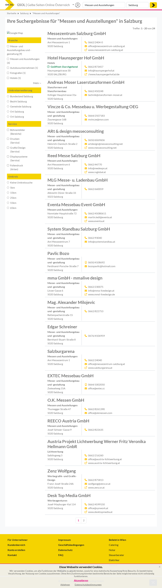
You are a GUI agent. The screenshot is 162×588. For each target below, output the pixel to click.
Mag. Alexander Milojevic (71, 302)
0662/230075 (95, 286)
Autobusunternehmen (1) (24, 67)
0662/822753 (95, 311)
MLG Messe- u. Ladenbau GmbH (77, 180)
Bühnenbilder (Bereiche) (16, 131)
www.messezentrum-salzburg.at (105, 49)
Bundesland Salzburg (21, 96)
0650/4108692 (96, 262)
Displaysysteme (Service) (17, 158)
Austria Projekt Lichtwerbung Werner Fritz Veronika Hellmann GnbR (96, 444)
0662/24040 (95, 360)
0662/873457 (95, 66)
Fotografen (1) (18, 72)
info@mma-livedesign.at (101, 290)
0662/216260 (95, 455)
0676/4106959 (96, 335)
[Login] (76, 5)
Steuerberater (116, 554)
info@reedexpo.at (97, 168)
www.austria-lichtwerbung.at (104, 462)
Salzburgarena (61, 351)
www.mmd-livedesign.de (101, 294)
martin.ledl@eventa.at (100, 217)
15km (13, 192)
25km (13, 197)
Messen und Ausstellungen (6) (23, 60)
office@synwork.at (98, 508)
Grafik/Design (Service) (16, 149)
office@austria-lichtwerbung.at (105, 459)
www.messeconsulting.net (102, 147)
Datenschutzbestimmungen (88, 584)
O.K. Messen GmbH (65, 400)
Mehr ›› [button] (37, 82)
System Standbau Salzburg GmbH (78, 228)
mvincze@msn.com (98, 119)
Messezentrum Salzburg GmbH (76, 33)
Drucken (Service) (13, 140)
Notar (112, 549)
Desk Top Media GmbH (68, 495)
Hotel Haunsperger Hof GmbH (75, 57)
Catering (113, 544)
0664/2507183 (96, 115)
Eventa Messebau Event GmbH (76, 204)
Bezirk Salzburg (18, 101)
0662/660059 (95, 188)
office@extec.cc (96, 388)
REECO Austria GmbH (68, 420)
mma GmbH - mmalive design (74, 277)
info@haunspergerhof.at (101, 70)
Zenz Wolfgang (61, 470)
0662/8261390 (96, 409)
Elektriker (114, 560)
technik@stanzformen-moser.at (105, 94)
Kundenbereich (16, 544)
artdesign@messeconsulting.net (105, 143)
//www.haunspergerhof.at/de (103, 74)
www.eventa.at (96, 220)
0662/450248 (95, 91)
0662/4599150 (96, 504)
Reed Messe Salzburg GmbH (73, 155)
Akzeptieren (81, 580)
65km (13, 207)
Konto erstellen (16, 549)
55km (13, 202)
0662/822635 (95, 429)
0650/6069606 (96, 139)
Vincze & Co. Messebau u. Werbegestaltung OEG (92, 106)
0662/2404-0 (95, 42)
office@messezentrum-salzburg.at (106, 46)
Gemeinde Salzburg (20, 106)
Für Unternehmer (18, 539)
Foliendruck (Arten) (15, 167)
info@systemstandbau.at (101, 241)
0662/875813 (95, 479)
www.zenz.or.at (96, 487)
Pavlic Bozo (58, 253)
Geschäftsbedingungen (71, 544)
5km (12, 187)
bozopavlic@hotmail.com (101, 266)
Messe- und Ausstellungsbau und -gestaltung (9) (19, 50)
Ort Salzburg (17, 111)
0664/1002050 (96, 384)
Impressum (64, 539)
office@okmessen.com (100, 412)
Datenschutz (65, 549)
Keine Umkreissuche (21, 182)
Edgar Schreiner (62, 326)
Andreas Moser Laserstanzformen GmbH (85, 82)
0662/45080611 (97, 213)
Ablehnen (65, 584)
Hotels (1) (15, 77)
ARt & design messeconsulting (75, 131)
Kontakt (12, 554)
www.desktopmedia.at (100, 511)
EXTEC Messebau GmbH (70, 375)
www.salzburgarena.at (100, 367)
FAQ (60, 554)
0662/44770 (95, 164)
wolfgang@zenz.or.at (99, 483)
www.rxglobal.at (97, 172)
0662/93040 (95, 237)
